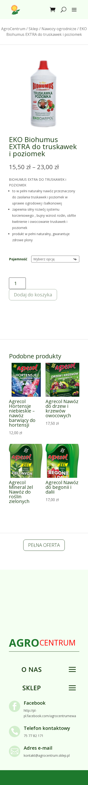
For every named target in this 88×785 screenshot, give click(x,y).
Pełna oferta (44, 545)
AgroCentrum (13, 28)
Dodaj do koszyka (33, 294)
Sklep (33, 28)
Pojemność (18, 259)
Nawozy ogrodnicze (59, 28)
